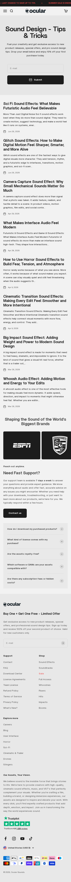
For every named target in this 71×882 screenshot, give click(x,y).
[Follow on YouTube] (22, 838)
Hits (41, 696)
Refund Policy (10, 691)
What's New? (10, 708)
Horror (6, 742)
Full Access (45, 679)
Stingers (8, 764)
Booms (42, 708)
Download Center (12, 673)
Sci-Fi (6, 747)
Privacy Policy (10, 702)
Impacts (43, 702)
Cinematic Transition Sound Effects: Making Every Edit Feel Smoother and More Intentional (34, 301)
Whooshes (45, 685)
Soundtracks (46, 668)
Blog (5, 730)
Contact (7, 662)
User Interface (10, 736)
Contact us (15, 513)
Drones (7, 759)
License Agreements (14, 679)
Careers (7, 724)
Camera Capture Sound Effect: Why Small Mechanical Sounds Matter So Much (33, 186)
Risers (42, 691)
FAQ (5, 668)
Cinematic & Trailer (13, 753)
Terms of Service (12, 696)
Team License (10, 685)
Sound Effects (47, 662)
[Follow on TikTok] (31, 838)
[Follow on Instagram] (14, 838)
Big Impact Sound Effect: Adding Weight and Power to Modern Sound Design (33, 342)
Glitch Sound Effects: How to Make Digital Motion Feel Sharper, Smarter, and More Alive (33, 145)
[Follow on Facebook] (5, 838)
